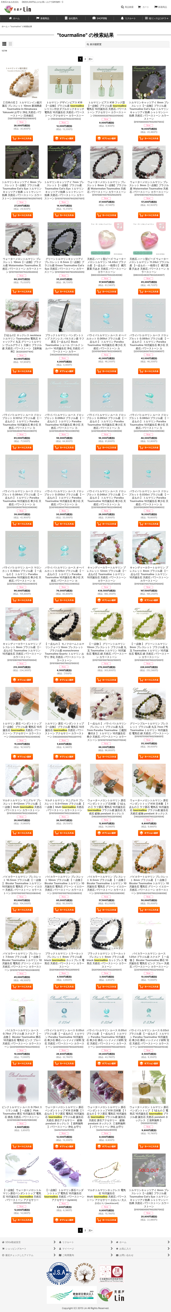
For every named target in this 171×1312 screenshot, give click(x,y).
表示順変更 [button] (96, 44)
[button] (127, 7)
